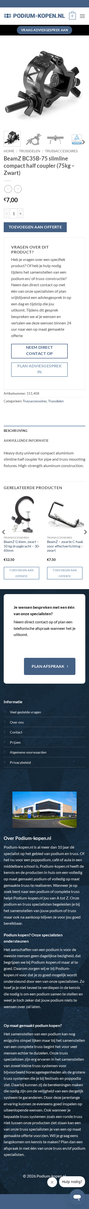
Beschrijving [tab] (15, 431)
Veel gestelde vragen (25, 712)
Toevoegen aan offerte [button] (21, 573)
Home (9, 151)
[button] (72, 16)
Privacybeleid (20, 762)
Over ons (17, 722)
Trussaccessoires (61, 151)
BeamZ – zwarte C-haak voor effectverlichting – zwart (65, 546)
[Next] (77, 86)
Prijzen (15, 742)
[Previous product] (18, 189)
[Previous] (11, 86)
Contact (16, 732)
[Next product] (8, 189)
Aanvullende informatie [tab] (26, 441)
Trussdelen (29, 151)
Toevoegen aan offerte (35, 227)
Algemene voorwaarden (28, 752)
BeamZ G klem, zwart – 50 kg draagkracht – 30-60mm (22, 546)
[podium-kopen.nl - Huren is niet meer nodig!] (34, 16)
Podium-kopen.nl (18, 847)
